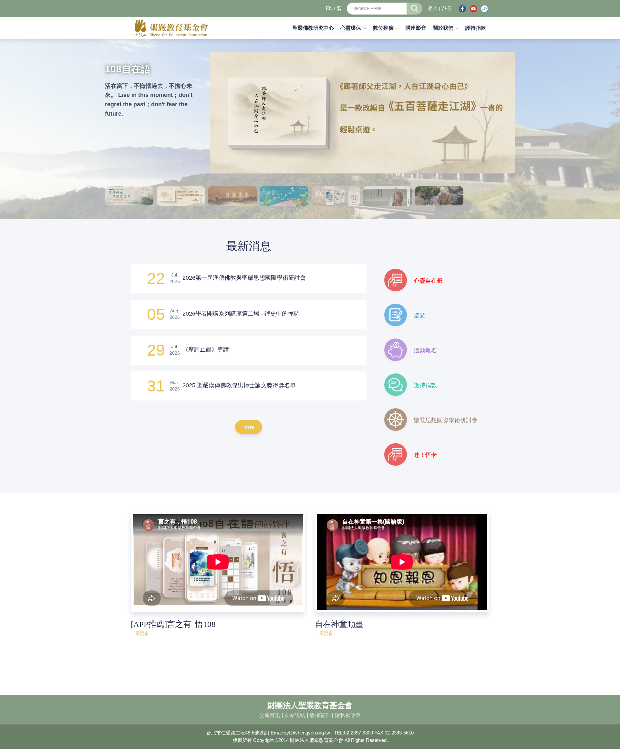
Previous (216, 113)
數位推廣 (383, 28)
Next (508, 113)
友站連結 (294, 715)
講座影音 (416, 28)
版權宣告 (320, 715)
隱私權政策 (348, 715)
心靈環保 (350, 28)
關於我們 (443, 28)
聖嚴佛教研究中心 (313, 28)
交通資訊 (269, 715)
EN (329, 8)
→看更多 (140, 633)
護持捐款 (475, 28)
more (248, 427)
